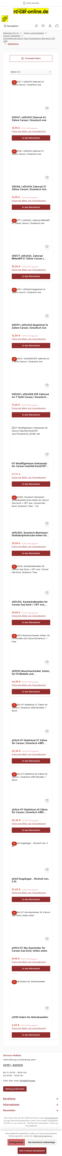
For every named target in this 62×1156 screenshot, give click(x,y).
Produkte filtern (33, 58)
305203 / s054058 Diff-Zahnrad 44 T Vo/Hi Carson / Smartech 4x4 (30, 395)
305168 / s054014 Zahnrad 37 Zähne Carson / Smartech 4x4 (29, 188)
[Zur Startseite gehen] (31, 11)
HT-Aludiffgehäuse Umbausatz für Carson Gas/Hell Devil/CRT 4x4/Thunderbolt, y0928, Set (29, 465)
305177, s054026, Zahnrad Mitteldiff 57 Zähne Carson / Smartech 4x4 (28, 257)
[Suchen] (36, 26)
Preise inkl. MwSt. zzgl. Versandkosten (29, 131)
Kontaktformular (27, 1080)
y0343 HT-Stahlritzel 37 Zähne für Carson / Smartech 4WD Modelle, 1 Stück (29, 741)
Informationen (11, 1104)
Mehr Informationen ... (43, 1136)
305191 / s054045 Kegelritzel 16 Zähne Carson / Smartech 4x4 (30, 326)
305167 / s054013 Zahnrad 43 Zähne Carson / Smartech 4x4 (29, 119)
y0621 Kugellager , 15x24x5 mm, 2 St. (30, 880)
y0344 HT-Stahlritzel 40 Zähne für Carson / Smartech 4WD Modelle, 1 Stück (30, 811)
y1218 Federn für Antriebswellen (30, 1017)
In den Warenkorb (31, 138)
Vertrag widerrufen (14, 1089)
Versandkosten (51, 1118)
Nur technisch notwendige (41, 1142)
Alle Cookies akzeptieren (32, 1150)
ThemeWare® (31, 1126)
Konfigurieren (16, 1142)
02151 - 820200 (13, 1065)
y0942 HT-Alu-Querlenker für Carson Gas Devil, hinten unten (29, 949)
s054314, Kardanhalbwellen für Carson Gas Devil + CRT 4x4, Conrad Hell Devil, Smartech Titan (30, 603)
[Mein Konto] (50, 26)
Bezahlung (9, 1098)
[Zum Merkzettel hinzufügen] (47, 109)
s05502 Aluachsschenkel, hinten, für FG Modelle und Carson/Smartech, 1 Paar (31, 672)
